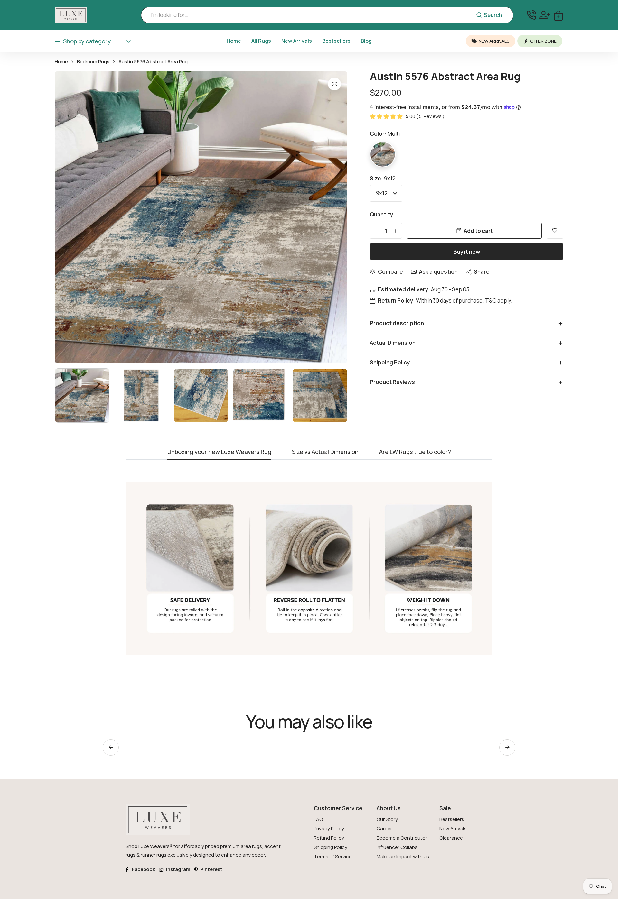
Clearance (451, 837)
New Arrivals (296, 40)
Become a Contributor (402, 837)
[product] (334, 84)
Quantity (381, 214)
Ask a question (438, 271)
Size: (383, 178)
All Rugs (261, 40)
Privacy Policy (329, 828)
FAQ (318, 819)
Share (482, 271)
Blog (366, 40)
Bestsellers (336, 40)
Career (384, 828)
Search (493, 15)
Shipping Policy (330, 847)
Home (234, 40)
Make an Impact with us (403, 856)
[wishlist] (555, 231)
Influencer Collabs (397, 847)
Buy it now (467, 251)
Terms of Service (333, 856)
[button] (507, 747)
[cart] (558, 15)
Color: (385, 133)
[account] (544, 15)
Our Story (387, 819)
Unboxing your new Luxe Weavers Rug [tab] (219, 452)
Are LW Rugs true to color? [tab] (415, 452)
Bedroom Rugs (93, 62)
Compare (390, 271)
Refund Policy (329, 837)
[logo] (71, 15)
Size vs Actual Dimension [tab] (325, 452)
